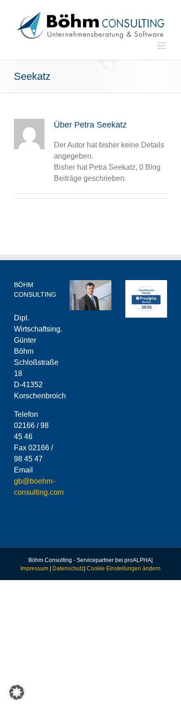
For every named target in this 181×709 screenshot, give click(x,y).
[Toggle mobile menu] (162, 46)
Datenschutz (68, 568)
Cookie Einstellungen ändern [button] (124, 568)
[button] (16, 692)
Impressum (34, 568)
